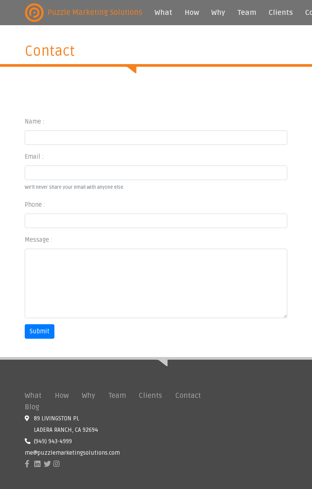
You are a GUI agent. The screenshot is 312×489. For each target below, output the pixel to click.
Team (246, 12)
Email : (34, 157)
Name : (35, 121)
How (192, 12)
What (163, 12)
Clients (281, 12)
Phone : (35, 205)
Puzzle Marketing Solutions (95, 12)
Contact (188, 395)
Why (218, 12)
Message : (39, 240)
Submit (39, 331)
